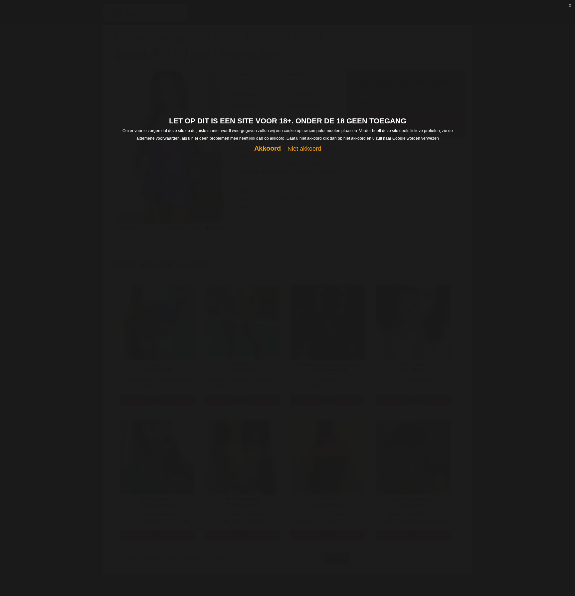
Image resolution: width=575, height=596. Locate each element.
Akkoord (267, 148)
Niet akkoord (304, 148)
